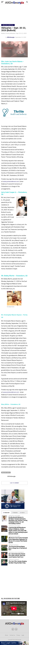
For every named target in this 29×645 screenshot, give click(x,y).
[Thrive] (14, 117)
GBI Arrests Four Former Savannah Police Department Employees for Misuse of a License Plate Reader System (18, 540)
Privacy (18, 635)
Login (22, 635)
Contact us (12, 635)
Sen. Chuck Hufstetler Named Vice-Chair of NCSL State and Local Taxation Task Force (17, 555)
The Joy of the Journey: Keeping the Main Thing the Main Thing (18, 562)
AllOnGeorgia (10, 37)
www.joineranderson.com (11, 181)
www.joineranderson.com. (11, 392)
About (6, 635)
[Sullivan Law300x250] (12, 508)
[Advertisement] (14, 581)
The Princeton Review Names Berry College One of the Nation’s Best (18, 548)
